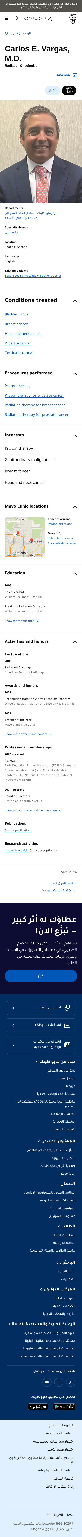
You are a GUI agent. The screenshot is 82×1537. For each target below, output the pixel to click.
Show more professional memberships (31, 810)
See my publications (18, 831)
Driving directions (60, 524)
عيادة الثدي (12, 232)
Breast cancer (16, 325)
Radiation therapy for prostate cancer (37, 415)
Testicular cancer (19, 353)
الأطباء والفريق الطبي (63, 883)
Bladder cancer (17, 315)
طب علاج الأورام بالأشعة (21, 218)
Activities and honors (27, 642)
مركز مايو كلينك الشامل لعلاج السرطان (31, 213)
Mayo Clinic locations (26, 506)
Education (15, 573)
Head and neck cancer (23, 334)
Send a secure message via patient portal (33, 276)
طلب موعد (63, 75)
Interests (14, 435)
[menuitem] (69, 90)
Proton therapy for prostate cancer (34, 396)
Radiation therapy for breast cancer (35, 406)
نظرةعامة (69, 90)
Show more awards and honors (26, 734)
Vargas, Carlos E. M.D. (56, 891)
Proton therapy (17, 386)
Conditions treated (31, 301)
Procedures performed (29, 373)
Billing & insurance (60, 538)
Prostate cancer (18, 344)
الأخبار (53, 90)
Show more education (20, 621)
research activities (17, 851)
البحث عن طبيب (20, 33)
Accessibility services (62, 543)
